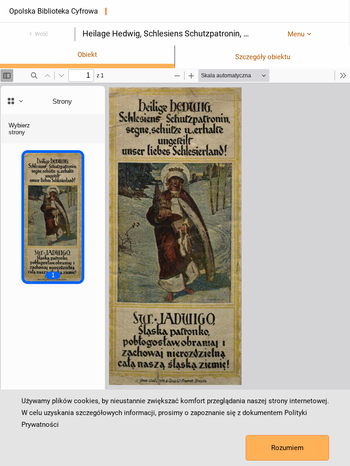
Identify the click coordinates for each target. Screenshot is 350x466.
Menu (296, 34)
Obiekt (87, 55)
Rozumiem (287, 448)
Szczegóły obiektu (262, 57)
